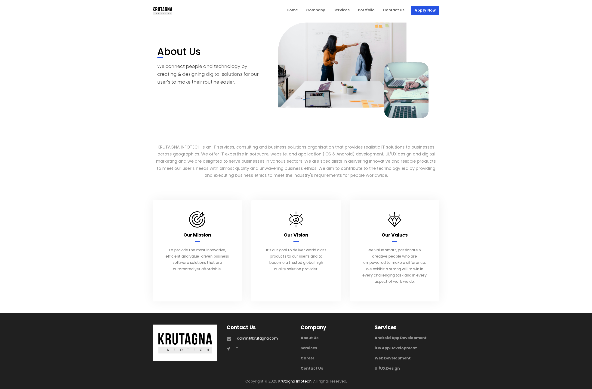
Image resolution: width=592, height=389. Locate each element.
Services (341, 10)
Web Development (393, 358)
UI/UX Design (387, 368)
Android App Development (401, 337)
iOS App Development (396, 348)
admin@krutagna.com (257, 338)
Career (307, 358)
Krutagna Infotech (294, 381)
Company (315, 10)
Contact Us (393, 10)
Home (292, 10)
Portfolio (366, 10)
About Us (309, 337)
